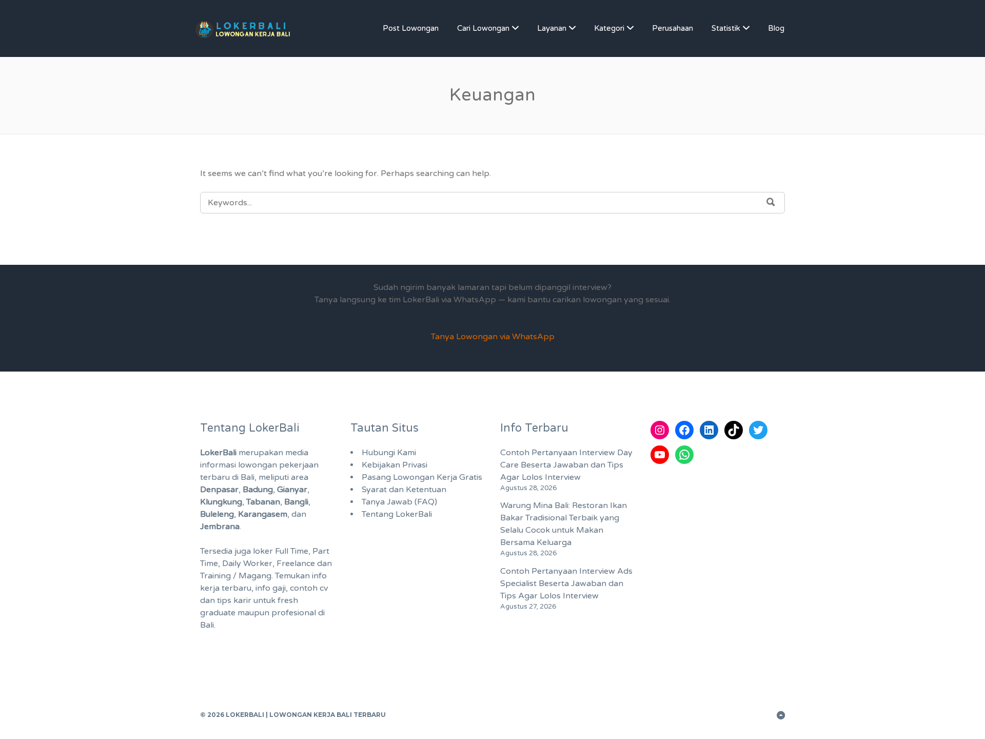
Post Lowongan (411, 28)
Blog (776, 28)
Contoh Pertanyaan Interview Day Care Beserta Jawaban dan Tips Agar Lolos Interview (566, 465)
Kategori (609, 28)
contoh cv (309, 588)
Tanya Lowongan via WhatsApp (493, 337)
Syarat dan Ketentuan (404, 489)
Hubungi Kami (389, 453)
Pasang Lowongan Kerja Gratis (422, 477)
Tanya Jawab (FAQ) (399, 502)
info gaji (270, 588)
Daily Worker (247, 563)
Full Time (291, 551)
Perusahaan (672, 28)
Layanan (551, 28)
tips (224, 600)
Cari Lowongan (483, 28)
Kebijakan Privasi (394, 465)
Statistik (726, 28)
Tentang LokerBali (397, 514)
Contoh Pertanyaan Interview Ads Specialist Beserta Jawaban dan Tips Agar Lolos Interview (566, 583)
